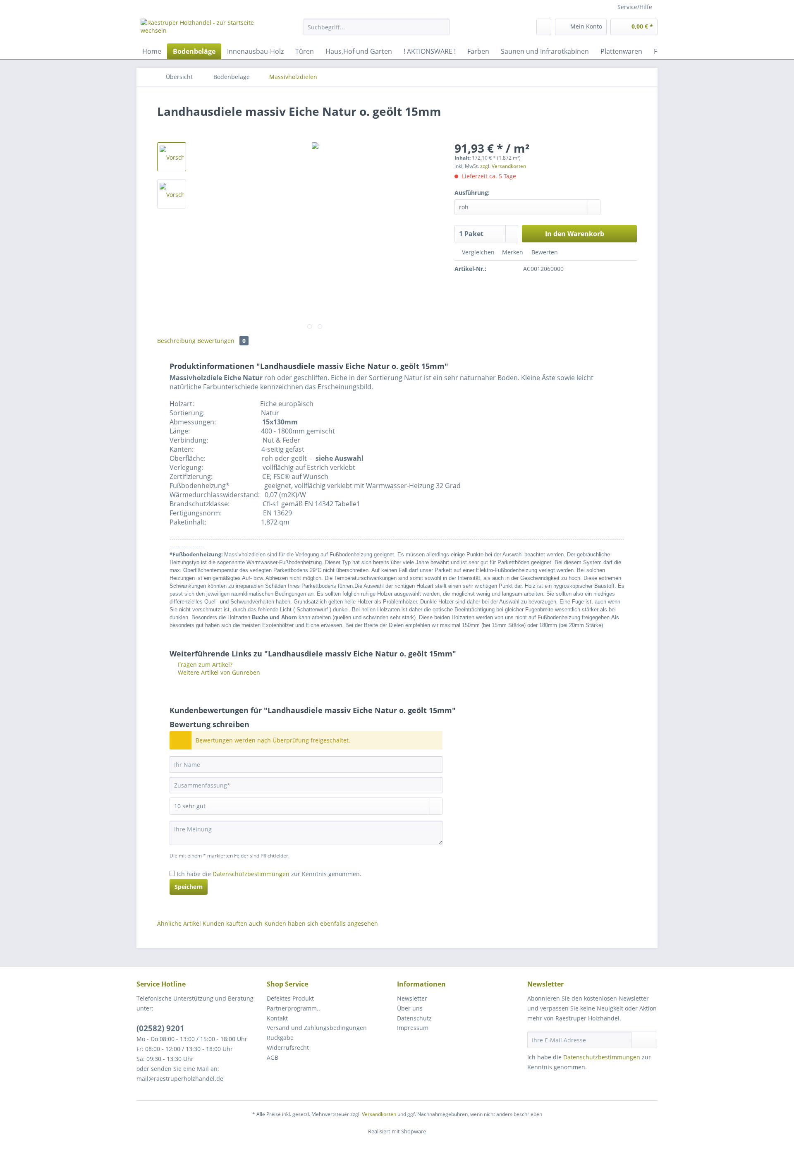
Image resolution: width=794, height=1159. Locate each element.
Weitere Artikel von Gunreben (218, 672)
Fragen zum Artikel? (204, 664)
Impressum (412, 1028)
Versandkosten (379, 1114)
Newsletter (412, 998)
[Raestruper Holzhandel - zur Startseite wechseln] (203, 29)
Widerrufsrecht (288, 1047)
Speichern (189, 887)
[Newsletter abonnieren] (644, 1040)
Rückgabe (280, 1038)
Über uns (410, 1008)
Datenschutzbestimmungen (251, 874)
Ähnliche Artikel (179, 923)
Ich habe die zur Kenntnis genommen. (269, 874)
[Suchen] (442, 27)
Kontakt (277, 1018)
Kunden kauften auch (233, 923)
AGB (272, 1057)
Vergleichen (477, 252)
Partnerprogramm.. (293, 1008)
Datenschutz (414, 1018)
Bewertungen (221, 341)
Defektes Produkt (290, 998)
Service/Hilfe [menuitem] (635, 7)
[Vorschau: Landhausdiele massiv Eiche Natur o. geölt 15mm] (171, 156)
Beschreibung (176, 341)
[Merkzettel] (543, 27)
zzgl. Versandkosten (503, 166)
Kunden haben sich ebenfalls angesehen (321, 923)
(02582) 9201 (160, 1028)
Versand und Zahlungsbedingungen (317, 1028)
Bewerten (544, 252)
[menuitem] (377, 31)
